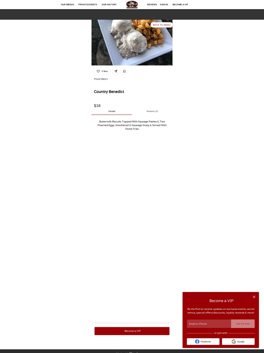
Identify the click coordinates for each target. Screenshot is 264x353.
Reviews (152, 4)
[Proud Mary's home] (132, 4)
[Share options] (115, 71)
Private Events (88, 4)
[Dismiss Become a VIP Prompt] (254, 297)
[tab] (112, 111)
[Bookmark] (124, 71)
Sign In (164, 4)
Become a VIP (180, 4)
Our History (109, 4)
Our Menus (67, 4)
